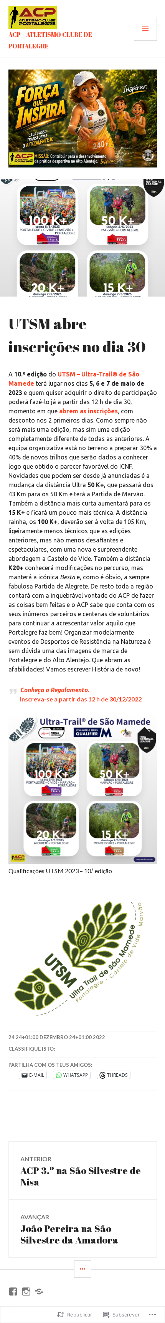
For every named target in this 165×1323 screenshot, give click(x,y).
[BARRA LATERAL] (82, 1269)
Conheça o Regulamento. (54, 689)
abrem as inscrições (88, 411)
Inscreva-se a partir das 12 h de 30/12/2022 (81, 699)
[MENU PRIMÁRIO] (145, 29)
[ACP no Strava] (39, 1291)
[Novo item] (13, 1291)
